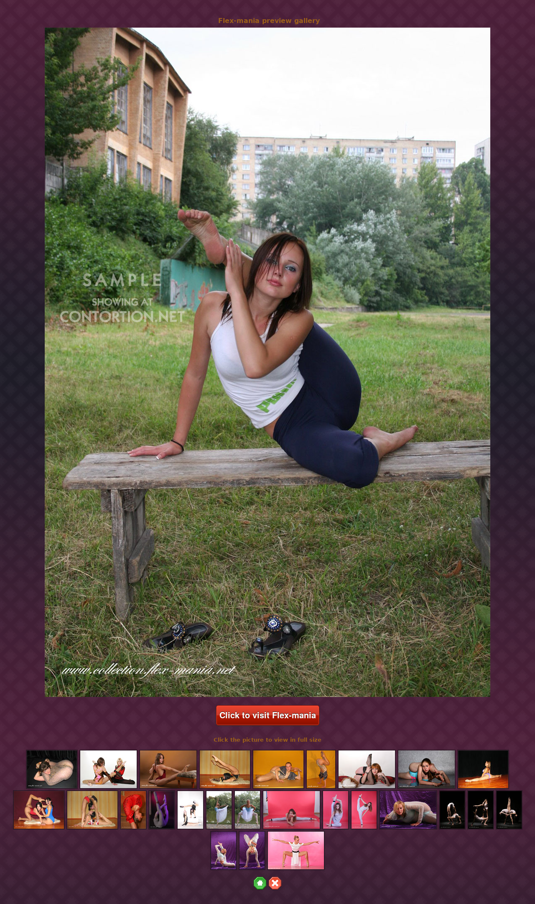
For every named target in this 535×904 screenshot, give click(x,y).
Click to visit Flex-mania (267, 715)
